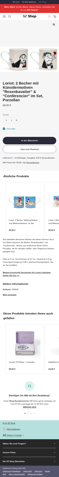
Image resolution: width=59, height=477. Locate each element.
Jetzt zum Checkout (29, 149)
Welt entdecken (13, 429)
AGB (4, 474)
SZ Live (16, 2)
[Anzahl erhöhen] (16, 120)
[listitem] (24, 208)
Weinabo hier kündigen (35, 474)
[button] (2, 209)
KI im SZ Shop (9, 423)
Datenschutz (27, 471)
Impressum (38, 471)
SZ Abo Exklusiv (29, 2)
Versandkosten (32, 162)
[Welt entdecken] (4, 429)
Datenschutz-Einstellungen (12, 471)
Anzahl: (6, 115)
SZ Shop (42, 2)
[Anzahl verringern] (6, 120)
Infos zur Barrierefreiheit (17, 474)
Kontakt (47, 471)
